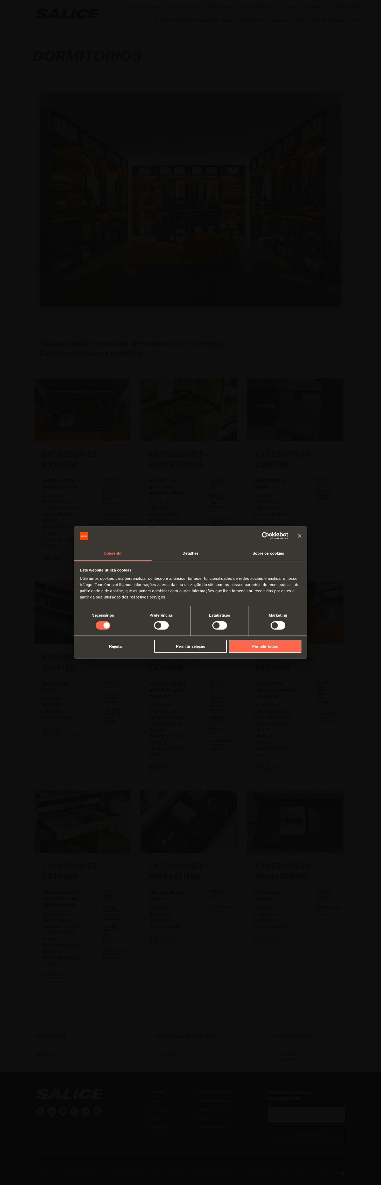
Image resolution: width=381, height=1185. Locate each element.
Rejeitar (116, 646)
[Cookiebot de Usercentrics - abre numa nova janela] (265, 536)
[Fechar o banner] (299, 536)
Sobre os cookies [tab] (268, 553)
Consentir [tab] (113, 553)
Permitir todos (265, 646)
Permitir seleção (190, 646)
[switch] (161, 625)
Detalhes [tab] (190, 553)
